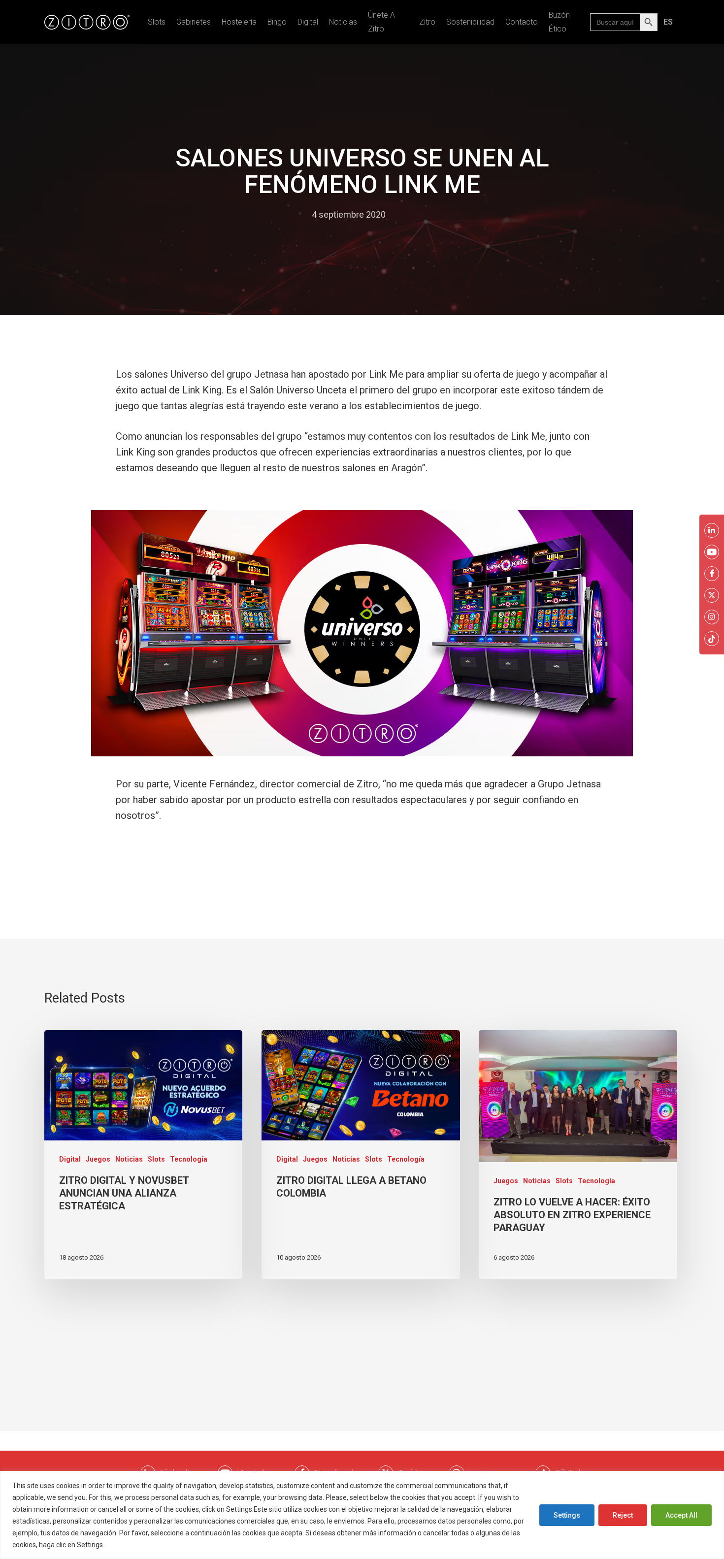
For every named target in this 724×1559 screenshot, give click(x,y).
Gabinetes (193, 22)
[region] (362, 1515)
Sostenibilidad (470, 22)
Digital (307, 22)
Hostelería (239, 22)
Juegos (98, 1159)
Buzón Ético (559, 21)
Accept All (681, 1515)
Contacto (521, 22)
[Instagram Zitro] (711, 617)
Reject (623, 1515)
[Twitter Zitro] (711, 595)
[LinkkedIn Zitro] (711, 530)
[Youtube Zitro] (711, 552)
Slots (156, 22)
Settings (567, 1515)
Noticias (343, 22)
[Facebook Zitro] (711, 573)
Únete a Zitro (381, 21)
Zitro (427, 22)
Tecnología (188, 1159)
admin (290, 214)
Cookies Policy (130, 1545)
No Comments (424, 214)
